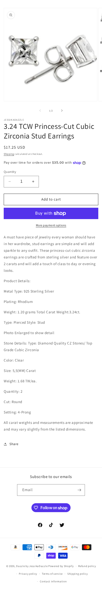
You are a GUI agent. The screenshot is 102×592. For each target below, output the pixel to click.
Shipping (9, 154)
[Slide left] (40, 110)
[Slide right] (61, 110)
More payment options (51, 225)
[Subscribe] (79, 490)
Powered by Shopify (61, 566)
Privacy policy (28, 573)
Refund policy (87, 566)
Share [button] (14, 444)
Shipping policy (77, 573)
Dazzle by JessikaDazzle (32, 566)
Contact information (53, 581)
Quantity (10, 172)
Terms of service (52, 573)
